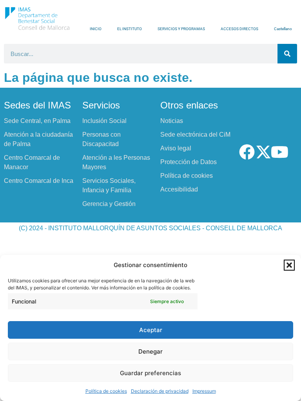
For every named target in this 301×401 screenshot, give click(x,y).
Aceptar (150, 330)
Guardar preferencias (150, 373)
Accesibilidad (179, 189)
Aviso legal (175, 148)
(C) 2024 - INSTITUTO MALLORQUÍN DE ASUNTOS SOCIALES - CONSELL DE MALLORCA (150, 228)
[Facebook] (247, 152)
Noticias (171, 120)
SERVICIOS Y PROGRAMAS (181, 29)
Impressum (204, 391)
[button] (289, 265)
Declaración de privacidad (160, 391)
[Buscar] (287, 53)
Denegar (150, 351)
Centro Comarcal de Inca (38, 180)
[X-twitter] (263, 152)
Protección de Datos (188, 162)
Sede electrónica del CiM (195, 134)
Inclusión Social (104, 120)
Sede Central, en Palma (37, 120)
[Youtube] (280, 152)
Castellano (283, 29)
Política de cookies (106, 391)
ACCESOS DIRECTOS (239, 29)
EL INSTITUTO (129, 29)
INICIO (96, 29)
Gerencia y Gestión (109, 203)
